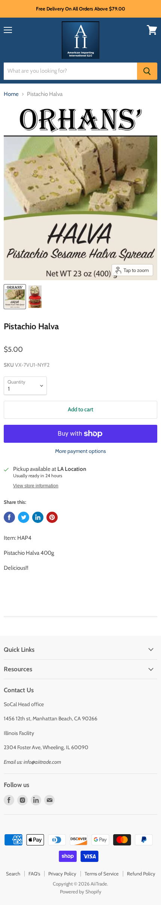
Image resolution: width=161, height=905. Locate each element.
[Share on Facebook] (9, 517)
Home (11, 94)
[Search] (147, 71)
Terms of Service (102, 874)
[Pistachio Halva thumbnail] (14, 297)
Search (13, 874)
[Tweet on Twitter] (23, 517)
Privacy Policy (62, 874)
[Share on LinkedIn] (37, 517)
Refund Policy (141, 874)
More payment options (80, 451)
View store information (35, 485)
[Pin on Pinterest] (52, 517)
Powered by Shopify (80, 892)
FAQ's (34, 874)
